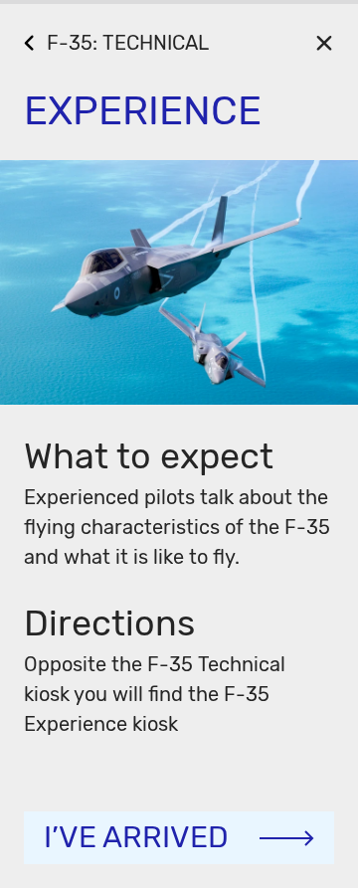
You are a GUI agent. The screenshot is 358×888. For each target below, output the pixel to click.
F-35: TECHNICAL (128, 43)
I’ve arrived (136, 837)
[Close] (323, 42)
